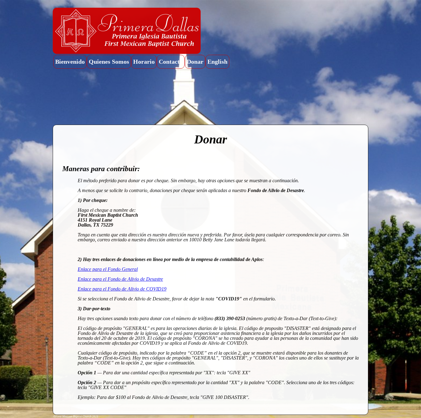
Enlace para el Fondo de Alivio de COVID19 (122, 288)
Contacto (171, 61)
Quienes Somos (109, 61)
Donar (195, 61)
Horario (144, 61)
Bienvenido (70, 61)
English (217, 61)
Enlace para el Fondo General (108, 269)
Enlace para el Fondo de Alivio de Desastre (120, 279)
